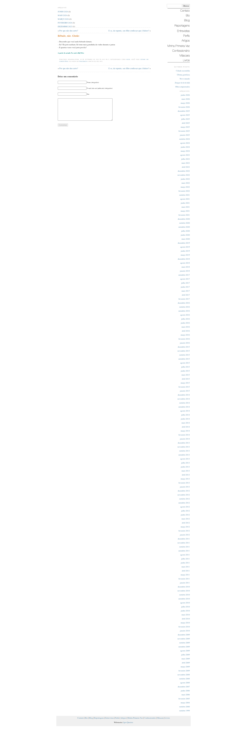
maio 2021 (186, 207)
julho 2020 (185, 231)
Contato (80, 718)
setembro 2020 (184, 227)
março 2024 (185, 151)
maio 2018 (186, 267)
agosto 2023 (185, 155)
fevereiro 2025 (184, 131)
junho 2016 (185, 323)
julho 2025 (185, 119)
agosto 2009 (185, 650)
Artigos (123, 718)
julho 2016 (185, 319)
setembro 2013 (184, 454)
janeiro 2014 (185, 438)
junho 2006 (185, 690)
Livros (167, 718)
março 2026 (185, 103)
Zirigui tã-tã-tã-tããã (182, 82)
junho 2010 (185, 610)
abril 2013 (186, 474)
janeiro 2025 (185, 135)
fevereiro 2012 (184, 530)
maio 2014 (186, 422)
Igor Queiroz (128, 722)
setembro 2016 (184, 311)
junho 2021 (185, 203)
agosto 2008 (185, 682)
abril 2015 (186, 378)
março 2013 (185, 478)
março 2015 (185, 382)
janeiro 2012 (185, 534)
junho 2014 (185, 418)
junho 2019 (185, 251)
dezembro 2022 (184, 171)
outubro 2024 (184, 139)
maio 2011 (186, 566)
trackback (83, 61)
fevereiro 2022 (184, 191)
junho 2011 (185, 562)
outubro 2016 (184, 307)
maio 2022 (186, 183)
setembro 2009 (184, 646)
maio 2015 (186, 374)
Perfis (117, 718)
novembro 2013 (184, 446)
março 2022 (185, 187)
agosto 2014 (185, 410)
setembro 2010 (184, 598)
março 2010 (185, 622)
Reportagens (99, 718)
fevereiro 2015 (184, 386)
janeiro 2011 (185, 582)
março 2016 (185, 335)
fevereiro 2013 (184, 482)
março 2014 (185, 430)
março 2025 (185, 127)
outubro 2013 (184, 450)
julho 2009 (185, 654)
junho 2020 (185, 235)
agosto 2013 (185, 458)
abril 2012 (186, 522)
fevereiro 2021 (184, 215)
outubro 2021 (184, 195)
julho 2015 (185, 366)
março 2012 (185, 526)
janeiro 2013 (185, 486)
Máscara (160, 718)
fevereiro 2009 (184, 670)
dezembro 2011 (184, 538)
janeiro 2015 (185, 390)
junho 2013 (185, 466)
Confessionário (150, 718)
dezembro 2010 (184, 586)
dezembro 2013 (184, 442)
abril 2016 (186, 331)
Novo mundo (185, 78)
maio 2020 (186, 239)
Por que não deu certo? (68, 30)
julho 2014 (185, 414)
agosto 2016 (185, 315)
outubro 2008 (184, 678)
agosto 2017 (185, 279)
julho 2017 (185, 283)
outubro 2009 (184, 642)
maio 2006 (186, 694)
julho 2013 (185, 462)
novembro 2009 (184, 638)
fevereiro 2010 (184, 626)
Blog (128, 59)
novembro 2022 (184, 175)
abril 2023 (186, 167)
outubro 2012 (184, 498)
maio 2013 (186, 470)
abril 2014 (186, 426)
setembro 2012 (184, 502)
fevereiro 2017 (184, 299)
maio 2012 (186, 518)
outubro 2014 (184, 402)
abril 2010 (186, 618)
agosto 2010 (185, 602)
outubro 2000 (184, 706)
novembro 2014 (184, 398)
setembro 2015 (184, 359)
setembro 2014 (184, 406)
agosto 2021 (185, 199)
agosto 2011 (185, 554)
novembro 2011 (184, 542)
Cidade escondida (183, 70)
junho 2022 (185, 179)
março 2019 (185, 255)
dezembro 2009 (184, 634)
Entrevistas (109, 718)
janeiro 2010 (185, 630)
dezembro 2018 (184, 259)
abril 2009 (186, 662)
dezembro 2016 (184, 303)
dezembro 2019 (184, 243)
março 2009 (185, 666)
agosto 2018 (185, 263)
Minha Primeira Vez (135, 718)
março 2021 (185, 211)
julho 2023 (185, 159)
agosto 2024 (185, 143)
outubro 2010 (184, 594)
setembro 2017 (184, 275)
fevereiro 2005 (184, 698)
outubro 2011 (184, 546)
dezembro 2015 (184, 347)
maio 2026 (186, 99)
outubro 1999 (184, 710)
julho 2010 (185, 606)
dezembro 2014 (184, 394)
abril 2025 (186, 123)
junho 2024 (185, 147)
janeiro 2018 (185, 271)
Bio (86, 718)
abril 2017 (186, 295)
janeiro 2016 (185, 343)
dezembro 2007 (184, 686)
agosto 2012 (185, 506)
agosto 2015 (185, 363)
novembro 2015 (184, 351)
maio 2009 (186, 658)
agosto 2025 (185, 115)
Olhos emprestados (182, 86)
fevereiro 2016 (184, 339)
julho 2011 (185, 558)
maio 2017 (186, 291)
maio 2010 (186, 614)
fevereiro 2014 (184, 434)
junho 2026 (185, 95)
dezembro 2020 (184, 219)
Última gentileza (183, 74)
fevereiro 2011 (184, 578)
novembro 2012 (184, 494)
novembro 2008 (184, 674)
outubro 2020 (184, 223)
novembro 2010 (184, 590)
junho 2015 (185, 370)
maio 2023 (186, 163)
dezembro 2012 (184, 490)
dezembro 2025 (184, 111)
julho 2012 (185, 510)
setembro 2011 (184, 550)
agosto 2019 (185, 247)
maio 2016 (186, 327)
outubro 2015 (184, 355)
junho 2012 (185, 514)
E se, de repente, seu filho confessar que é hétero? (128, 30)
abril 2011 (186, 570)
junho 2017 (185, 287)
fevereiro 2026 (184, 107)
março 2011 (185, 574)
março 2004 (185, 702)
